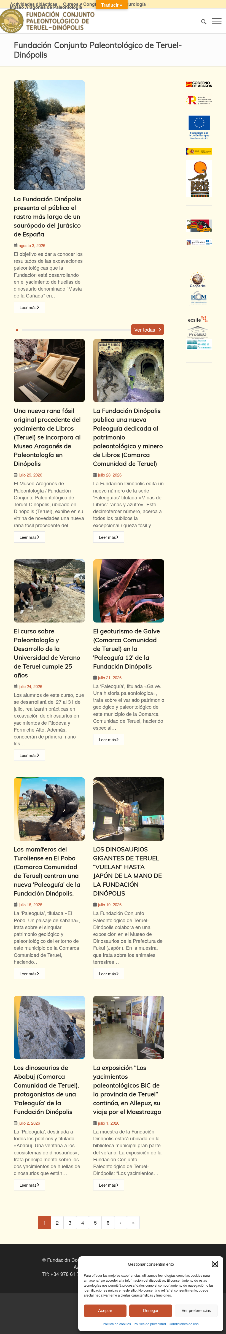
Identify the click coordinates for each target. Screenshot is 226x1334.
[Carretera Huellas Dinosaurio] (199, 226)
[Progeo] (199, 335)
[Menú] (214, 21)
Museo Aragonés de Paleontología (46, 7)
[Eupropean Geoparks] (199, 285)
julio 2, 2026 (29, 1123)
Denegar (150, 1310)
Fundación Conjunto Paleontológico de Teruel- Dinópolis (98, 49)
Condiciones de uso (184, 1323)
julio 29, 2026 (30, 475)
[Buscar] (201, 21)
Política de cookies (117, 1323)
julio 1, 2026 (108, 1123)
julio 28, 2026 (110, 475)
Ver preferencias (196, 1310)
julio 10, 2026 (110, 904)
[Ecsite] (199, 309)
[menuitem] (85, 4)
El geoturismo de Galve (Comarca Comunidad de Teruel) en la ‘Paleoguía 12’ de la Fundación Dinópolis (126, 648)
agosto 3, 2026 (32, 245)
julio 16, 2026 (30, 904)
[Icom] (199, 302)
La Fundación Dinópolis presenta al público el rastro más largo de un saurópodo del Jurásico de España (47, 216)
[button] (215, 1264)
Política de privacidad (150, 1323)
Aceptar (105, 1310)
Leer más (28, 307)
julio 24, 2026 (30, 686)
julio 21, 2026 (110, 677)
